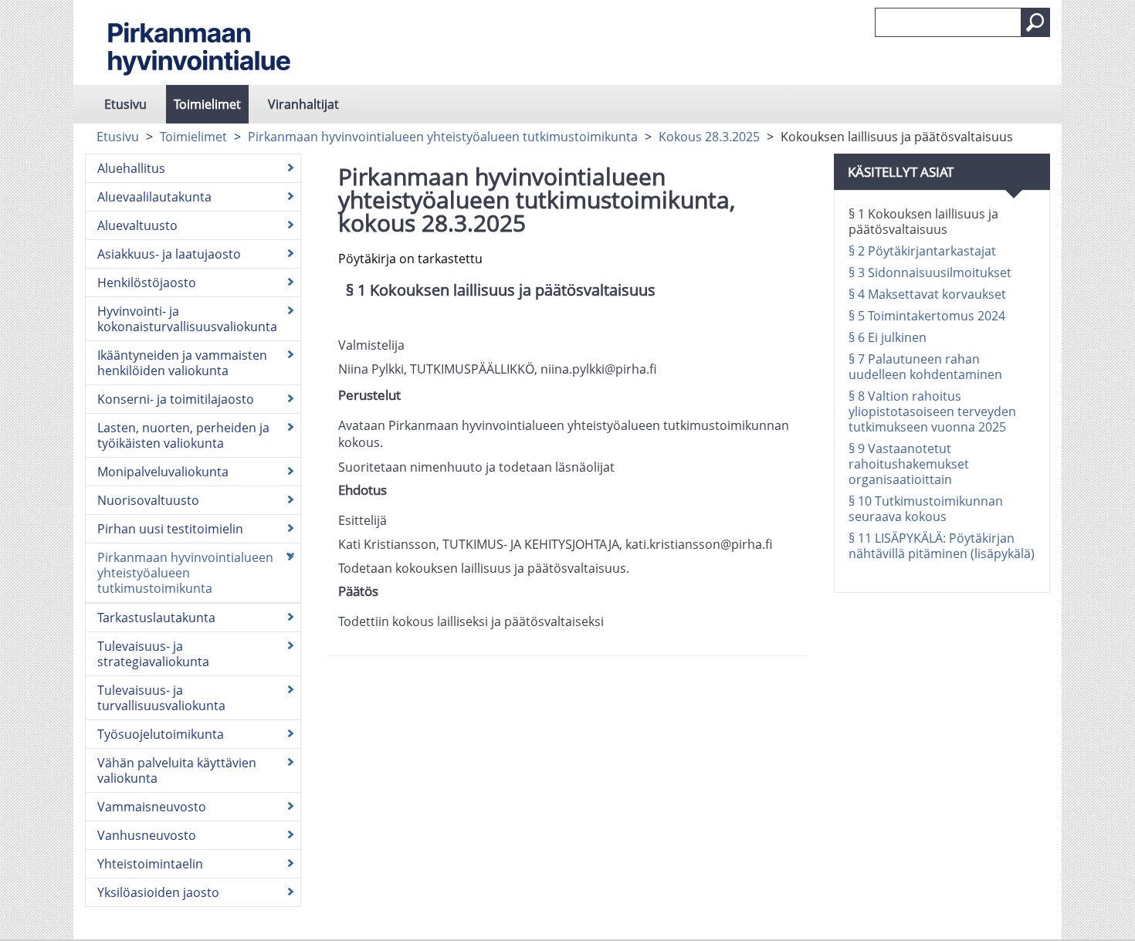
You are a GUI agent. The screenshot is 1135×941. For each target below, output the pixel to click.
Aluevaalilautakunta (154, 196)
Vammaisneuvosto (151, 806)
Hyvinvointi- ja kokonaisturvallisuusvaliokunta (187, 319)
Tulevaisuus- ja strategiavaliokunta (153, 654)
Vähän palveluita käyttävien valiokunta (176, 770)
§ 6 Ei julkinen (888, 337)
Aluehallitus (131, 168)
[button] (1035, 22)
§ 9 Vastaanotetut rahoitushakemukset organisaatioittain (909, 464)
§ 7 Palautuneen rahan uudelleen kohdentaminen (925, 366)
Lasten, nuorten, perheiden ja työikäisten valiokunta (183, 435)
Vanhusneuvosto (146, 835)
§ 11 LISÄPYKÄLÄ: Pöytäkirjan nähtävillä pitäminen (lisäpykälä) (942, 545)
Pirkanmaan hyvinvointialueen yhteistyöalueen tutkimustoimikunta (443, 136)
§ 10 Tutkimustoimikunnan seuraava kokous (926, 508)
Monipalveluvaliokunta (163, 471)
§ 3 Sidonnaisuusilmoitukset (930, 272)
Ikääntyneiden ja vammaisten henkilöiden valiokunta (182, 363)
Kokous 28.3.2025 (709, 136)
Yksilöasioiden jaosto (158, 892)
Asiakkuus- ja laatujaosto (169, 253)
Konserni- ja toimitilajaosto (175, 399)
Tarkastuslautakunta (156, 617)
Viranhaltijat (303, 104)
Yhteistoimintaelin (150, 863)
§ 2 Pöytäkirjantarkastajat (922, 251)
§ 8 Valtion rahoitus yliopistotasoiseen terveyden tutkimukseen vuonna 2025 (932, 411)
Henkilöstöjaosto (146, 282)
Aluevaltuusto (137, 225)
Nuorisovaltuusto (148, 500)
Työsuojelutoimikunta (160, 734)
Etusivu (125, 104)
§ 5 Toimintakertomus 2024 (927, 315)
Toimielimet (207, 104)
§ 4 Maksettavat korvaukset (927, 294)
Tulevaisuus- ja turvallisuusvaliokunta (161, 698)
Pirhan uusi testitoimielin (170, 528)
